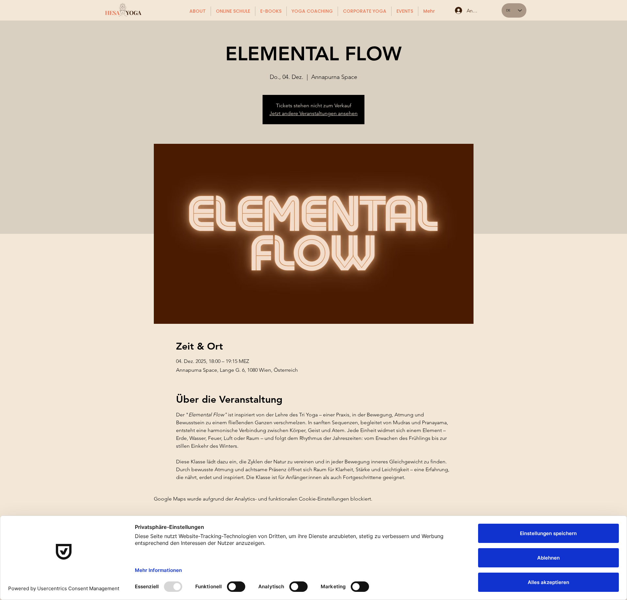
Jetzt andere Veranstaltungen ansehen (313, 113)
